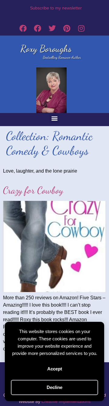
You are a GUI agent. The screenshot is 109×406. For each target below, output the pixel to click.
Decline (54, 387)
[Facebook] (23, 28)
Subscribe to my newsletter (56, 7)
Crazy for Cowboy (33, 190)
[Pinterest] (66, 28)
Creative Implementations (66, 401)
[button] (55, 118)
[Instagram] (81, 28)
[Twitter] (52, 28)
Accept (54, 368)
